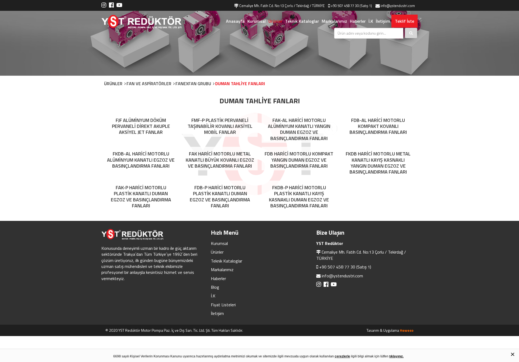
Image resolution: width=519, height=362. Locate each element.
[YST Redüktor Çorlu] (148, 22)
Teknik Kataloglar (302, 21)
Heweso (407, 330)
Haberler (358, 21)
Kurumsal (256, 21)
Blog (215, 287)
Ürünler (275, 21)
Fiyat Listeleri (223, 304)
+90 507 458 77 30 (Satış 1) (345, 267)
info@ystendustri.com (342, 276)
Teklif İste (404, 21)
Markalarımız (334, 21)
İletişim (383, 21)
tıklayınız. (396, 356)
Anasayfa (235, 21)
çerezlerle (342, 356)
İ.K (370, 21)
